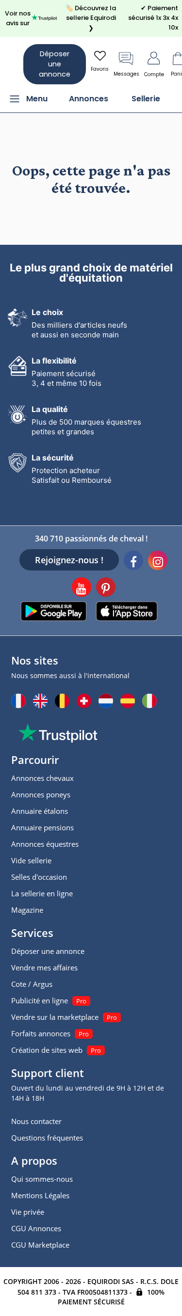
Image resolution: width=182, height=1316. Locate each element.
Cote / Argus (31, 984)
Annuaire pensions (42, 827)
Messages (126, 74)
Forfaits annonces (40, 1033)
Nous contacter (36, 1121)
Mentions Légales (40, 1195)
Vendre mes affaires (44, 967)
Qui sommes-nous (42, 1179)
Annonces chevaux (42, 778)
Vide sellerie (31, 860)
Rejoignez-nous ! (69, 560)
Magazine (27, 910)
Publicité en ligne (39, 1000)
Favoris (100, 69)
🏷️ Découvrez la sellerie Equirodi (91, 17)
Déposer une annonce (54, 64)
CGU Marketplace (40, 1245)
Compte (154, 74)
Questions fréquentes (47, 1137)
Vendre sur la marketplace (55, 1017)
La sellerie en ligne (42, 893)
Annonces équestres (45, 844)
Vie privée (27, 1212)
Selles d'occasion (39, 877)
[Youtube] (81, 588)
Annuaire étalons (39, 811)
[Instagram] (157, 561)
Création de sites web (47, 1050)
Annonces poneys (40, 794)
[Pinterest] (106, 588)
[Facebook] (133, 561)
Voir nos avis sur (18, 18)
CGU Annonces (36, 1228)
